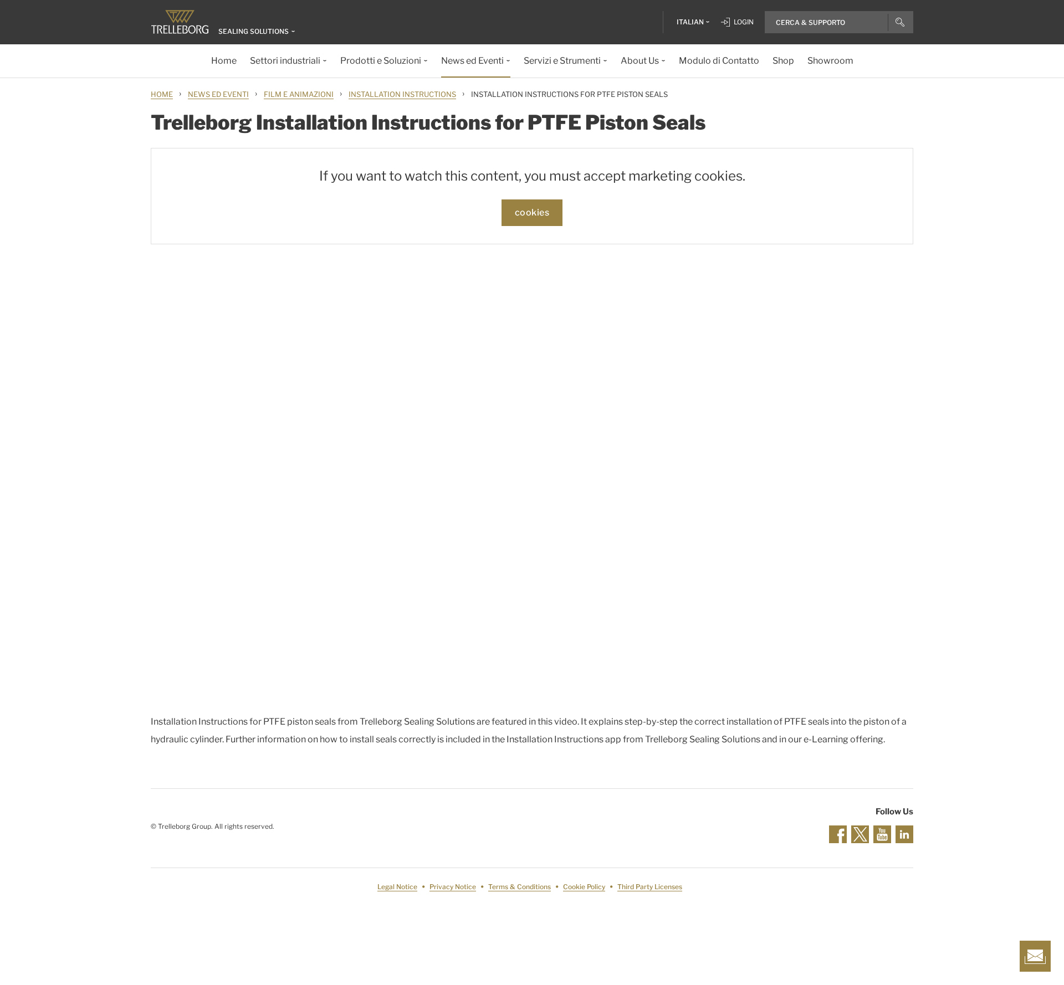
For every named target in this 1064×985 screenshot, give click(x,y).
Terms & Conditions (519, 887)
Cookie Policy (584, 887)
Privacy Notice (452, 887)
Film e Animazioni (299, 94)
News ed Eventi (218, 94)
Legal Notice (397, 887)
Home (162, 94)
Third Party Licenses (649, 887)
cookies (532, 212)
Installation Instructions (402, 94)
